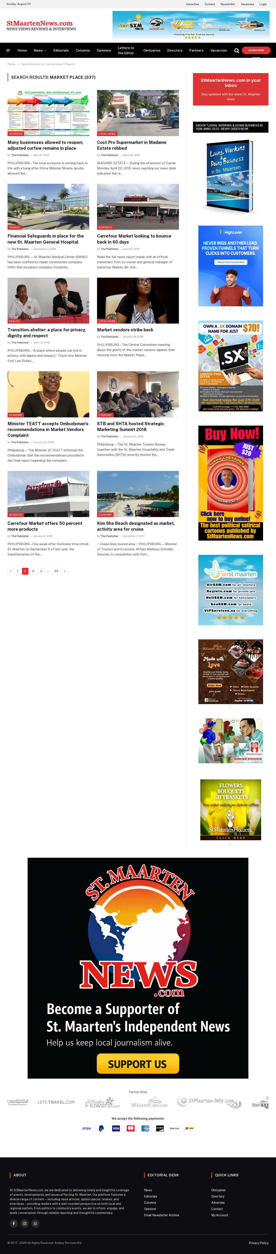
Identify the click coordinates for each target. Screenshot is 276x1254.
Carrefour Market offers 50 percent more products (45, 526)
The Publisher (20, 155)
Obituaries (151, 50)
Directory (175, 50)
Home (22, 50)
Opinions (104, 50)
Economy (15, 415)
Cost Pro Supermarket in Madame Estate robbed (131, 145)
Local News (107, 133)
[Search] (237, 50)
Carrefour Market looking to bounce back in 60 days (134, 238)
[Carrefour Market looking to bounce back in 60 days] (138, 207)
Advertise (192, 4)
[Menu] (8, 50)
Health (14, 321)
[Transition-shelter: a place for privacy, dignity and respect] (48, 301)
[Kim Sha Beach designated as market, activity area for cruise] (138, 494)
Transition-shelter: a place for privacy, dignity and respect (47, 332)
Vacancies (247, 4)
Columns (83, 50)
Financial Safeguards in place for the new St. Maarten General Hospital (46, 238)
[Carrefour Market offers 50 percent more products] (48, 494)
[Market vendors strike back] (138, 301)
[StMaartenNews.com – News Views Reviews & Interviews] (41, 25)
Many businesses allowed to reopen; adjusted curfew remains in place (45, 145)
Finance (14, 227)
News (38, 50)
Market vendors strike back (125, 329)
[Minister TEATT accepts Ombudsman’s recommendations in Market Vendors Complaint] (48, 394)
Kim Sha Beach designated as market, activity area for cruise (136, 526)
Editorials (61, 50)
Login (263, 4)
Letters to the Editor (126, 50)
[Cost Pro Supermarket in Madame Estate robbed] (138, 113)
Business (15, 133)
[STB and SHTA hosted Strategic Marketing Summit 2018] (138, 394)
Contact (210, 4)
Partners (196, 50)
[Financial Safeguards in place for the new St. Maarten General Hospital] (48, 207)
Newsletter (228, 4)
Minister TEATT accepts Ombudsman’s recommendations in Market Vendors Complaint (48, 429)
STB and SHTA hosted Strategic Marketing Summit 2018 (130, 426)
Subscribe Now (256, 51)
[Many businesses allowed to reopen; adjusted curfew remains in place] (48, 113)
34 (56, 571)
